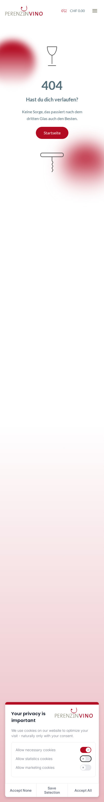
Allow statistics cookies (34, 758)
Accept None (21, 790)
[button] (95, 11)
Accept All (83, 790)
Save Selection (52, 790)
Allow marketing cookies (35, 767)
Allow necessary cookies (36, 750)
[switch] (85, 750)
